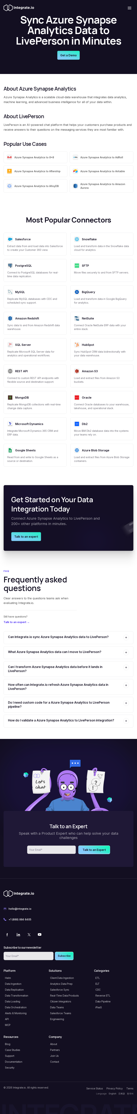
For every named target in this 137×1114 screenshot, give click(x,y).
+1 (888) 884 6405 (20, 919)
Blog (7, 1044)
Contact (54, 1061)
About (53, 1044)
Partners (55, 1049)
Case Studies (12, 1049)
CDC (98, 989)
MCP (8, 1024)
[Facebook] (7, 934)
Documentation (13, 1061)
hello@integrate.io (20, 908)
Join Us (54, 1055)
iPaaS (98, 1007)
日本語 (121, 1093)
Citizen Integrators (60, 1001)
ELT (97, 983)
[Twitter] (29, 934)
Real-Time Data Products (64, 995)
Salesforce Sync (59, 989)
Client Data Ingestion (62, 977)
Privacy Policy (114, 1088)
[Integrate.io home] (19, 8)
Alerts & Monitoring (16, 1013)
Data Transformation (16, 995)
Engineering (57, 1019)
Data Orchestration (15, 1007)
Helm (8, 977)
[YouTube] (40, 934)
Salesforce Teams (60, 1013)
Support (9, 1055)
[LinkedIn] (18, 934)
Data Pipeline (103, 1001)
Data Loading (12, 1001)
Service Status (94, 1088)
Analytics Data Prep (61, 983)
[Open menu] (129, 8)
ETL (97, 977)
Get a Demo (68, 55)
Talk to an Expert (94, 850)
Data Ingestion (13, 983)
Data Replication (14, 989)
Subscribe (64, 955)
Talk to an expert (26, 536)
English (112, 1093)
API (7, 1019)
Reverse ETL (102, 995)
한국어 (130, 1093)
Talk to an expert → (17, 622)
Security (9, 1067)
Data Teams (57, 1007)
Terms (129, 1088)
